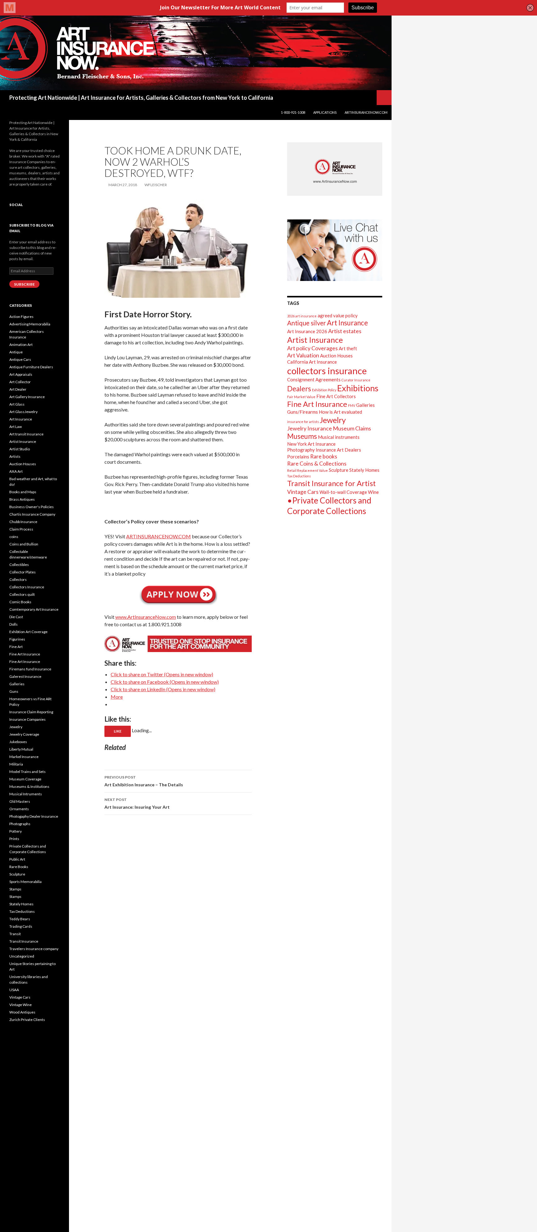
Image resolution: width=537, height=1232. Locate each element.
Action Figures (21, 316)
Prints (14, 838)
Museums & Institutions (29, 786)
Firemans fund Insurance (30, 669)
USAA (14, 989)
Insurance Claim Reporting (31, 712)
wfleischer (156, 184)
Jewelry (333, 420)
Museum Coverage (25, 779)
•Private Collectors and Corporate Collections (329, 505)
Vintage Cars (303, 491)
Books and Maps (22, 492)
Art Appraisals (20, 374)
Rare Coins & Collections (317, 463)
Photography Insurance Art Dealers (324, 450)
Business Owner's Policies (31, 506)
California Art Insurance (312, 362)
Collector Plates (22, 572)
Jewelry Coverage (24, 734)
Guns (13, 691)
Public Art (17, 859)
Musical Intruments (25, 794)
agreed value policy (338, 315)
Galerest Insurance (25, 676)
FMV (351, 405)
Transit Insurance (23, 941)
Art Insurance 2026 (307, 331)
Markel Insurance (24, 756)
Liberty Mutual (21, 749)
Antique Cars (20, 359)
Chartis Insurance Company (32, 514)
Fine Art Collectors (336, 396)
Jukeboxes (18, 741)
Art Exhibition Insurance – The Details (143, 781)
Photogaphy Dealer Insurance (33, 816)
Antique (16, 352)
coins (13, 536)
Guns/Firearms (302, 412)
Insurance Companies (27, 719)
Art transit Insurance (26, 434)
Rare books (323, 456)
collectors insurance (327, 370)
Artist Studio (19, 449)
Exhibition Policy (324, 390)
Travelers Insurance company (33, 948)
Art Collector (20, 381)
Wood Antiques (22, 1012)
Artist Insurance (315, 339)
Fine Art (16, 646)
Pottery (15, 831)
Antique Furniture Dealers (31, 367)
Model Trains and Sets (27, 771)
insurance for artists (303, 422)
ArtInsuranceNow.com (366, 112)
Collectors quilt (22, 594)
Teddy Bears (19, 919)
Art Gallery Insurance (27, 396)
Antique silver (306, 323)
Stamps (15, 889)
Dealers (299, 388)
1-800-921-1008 (293, 112)
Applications (325, 112)
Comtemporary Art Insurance (33, 609)
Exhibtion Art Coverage (28, 631)
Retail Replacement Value (307, 470)
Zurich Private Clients (27, 1019)
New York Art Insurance (311, 444)
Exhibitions (358, 388)
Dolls (13, 624)
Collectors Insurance (26, 587)
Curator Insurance (356, 380)
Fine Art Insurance (317, 403)
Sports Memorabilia (25, 881)
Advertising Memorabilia (29, 324)
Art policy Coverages (312, 348)
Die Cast (16, 616)
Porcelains (298, 456)
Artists (15, 456)
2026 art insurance (302, 316)
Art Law (15, 426)
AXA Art (16, 471)
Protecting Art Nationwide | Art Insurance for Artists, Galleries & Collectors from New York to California (141, 97)
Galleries (365, 405)
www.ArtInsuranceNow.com (145, 617)
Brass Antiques (22, 499)
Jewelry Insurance (309, 428)
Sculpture (338, 470)
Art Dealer (17, 389)
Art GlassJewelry (23, 411)
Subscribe (24, 284)
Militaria (16, 764)
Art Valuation (303, 355)
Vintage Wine (20, 1004)
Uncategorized (21, 956)
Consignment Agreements (314, 379)
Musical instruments (339, 437)
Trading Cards (20, 926)
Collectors (18, 579)
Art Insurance (347, 323)
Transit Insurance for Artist (331, 483)
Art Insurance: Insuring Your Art (137, 803)
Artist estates (344, 331)
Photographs (19, 823)
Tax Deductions (299, 476)
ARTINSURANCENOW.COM (158, 536)
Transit (15, 933)
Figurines (17, 639)
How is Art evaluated (340, 412)
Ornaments (19, 809)
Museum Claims (352, 428)
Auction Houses (336, 355)
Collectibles (19, 564)
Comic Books (20, 602)
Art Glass (17, 404)
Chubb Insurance (23, 521)
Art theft (348, 348)
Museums (302, 436)
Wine (373, 492)
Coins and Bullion (23, 544)
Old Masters (19, 801)
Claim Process (21, 529)
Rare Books (18, 866)
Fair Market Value (301, 397)
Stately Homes (364, 470)
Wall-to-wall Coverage (343, 492)
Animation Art (21, 344)
